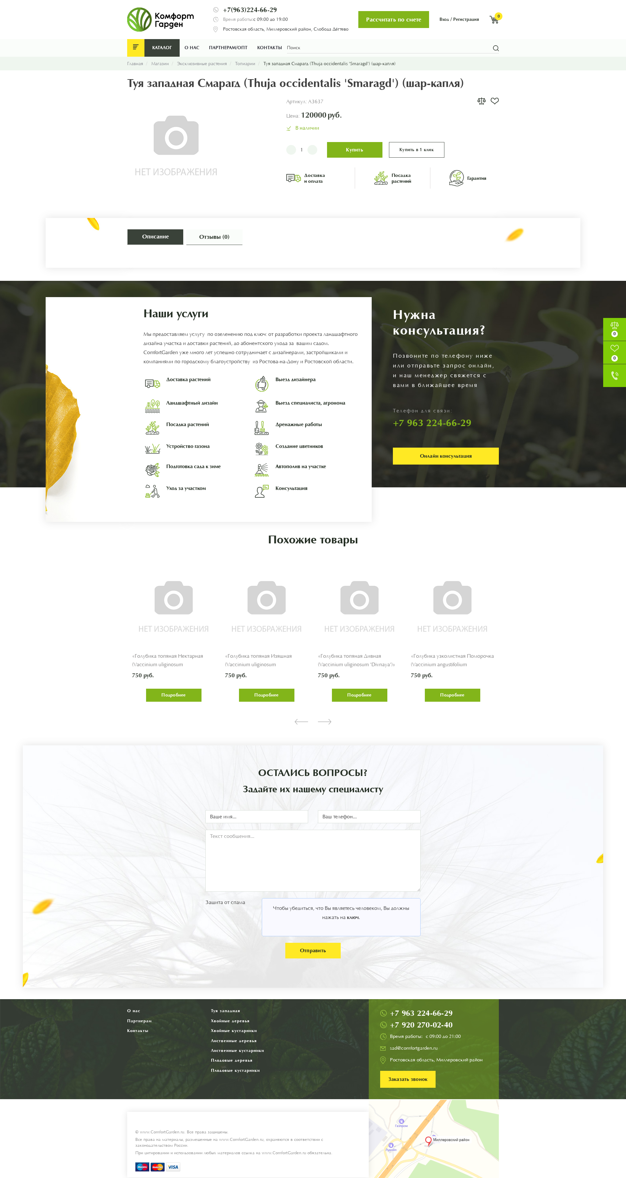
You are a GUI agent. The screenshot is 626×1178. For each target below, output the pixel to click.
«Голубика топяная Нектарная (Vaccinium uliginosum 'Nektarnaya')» (167, 664)
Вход (444, 19)
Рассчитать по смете (393, 19)
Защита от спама (225, 902)
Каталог (162, 47)
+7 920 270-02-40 (421, 1025)
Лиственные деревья (234, 1040)
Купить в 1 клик (416, 149)
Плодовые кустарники (235, 1070)
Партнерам (139, 1020)
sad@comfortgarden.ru (414, 1048)
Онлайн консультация (446, 456)
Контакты (269, 47)
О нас (192, 47)
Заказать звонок (408, 1079)
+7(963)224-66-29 (250, 10)
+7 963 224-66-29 (421, 1013)
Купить (354, 150)
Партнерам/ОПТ (228, 47)
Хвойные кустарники (234, 1030)
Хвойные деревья (230, 1020)
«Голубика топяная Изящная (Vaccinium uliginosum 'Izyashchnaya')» (258, 664)
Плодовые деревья (232, 1060)
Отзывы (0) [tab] (214, 236)
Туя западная (225, 1010)
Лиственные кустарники (237, 1050)
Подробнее (173, 695)
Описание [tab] (155, 236)
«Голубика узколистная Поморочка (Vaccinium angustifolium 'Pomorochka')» (452, 664)
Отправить (313, 950)
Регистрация (466, 19)
